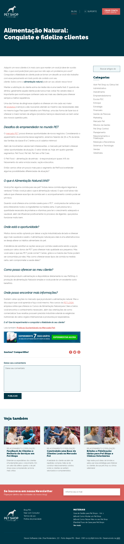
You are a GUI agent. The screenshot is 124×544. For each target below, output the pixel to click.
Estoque (97, 103)
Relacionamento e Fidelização (101, 137)
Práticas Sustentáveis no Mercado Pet (36, 328)
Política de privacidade (32, 519)
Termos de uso (30, 516)
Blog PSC (27, 510)
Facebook (10, 538)
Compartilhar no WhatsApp (78, 352)
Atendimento (99, 92)
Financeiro (97, 110)
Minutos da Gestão (101, 125)
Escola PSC (98, 99)
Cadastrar (116, 491)
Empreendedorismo (102, 96)
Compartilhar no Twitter (74, 352)
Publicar (13, 396)
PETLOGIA (69, 302)
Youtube (14, 538)
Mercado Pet (99, 121)
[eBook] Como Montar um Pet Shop (87, 516)
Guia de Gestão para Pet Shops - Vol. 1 (88, 513)
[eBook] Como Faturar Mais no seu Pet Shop (90, 519)
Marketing (97, 118)
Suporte (92, 11)
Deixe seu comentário (15, 363)
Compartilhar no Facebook (70, 352)
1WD (118, 538)
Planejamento (99, 132)
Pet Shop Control (101, 129)
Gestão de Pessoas (102, 114)
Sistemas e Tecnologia (103, 145)
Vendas (96, 149)
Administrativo (99, 88)
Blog (74, 11)
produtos (11, 107)
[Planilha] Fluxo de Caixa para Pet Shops (88, 522)
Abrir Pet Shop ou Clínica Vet (106, 85)
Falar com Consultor (32, 513)
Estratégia (97, 107)
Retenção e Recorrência (104, 142)
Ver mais (77, 525)
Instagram (6, 538)
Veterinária (98, 153)
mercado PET (12, 133)
